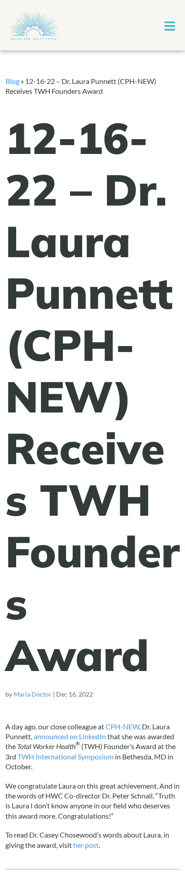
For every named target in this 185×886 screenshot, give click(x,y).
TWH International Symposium (66, 756)
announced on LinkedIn (70, 736)
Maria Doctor (32, 694)
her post (86, 845)
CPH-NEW (122, 726)
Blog (12, 81)
